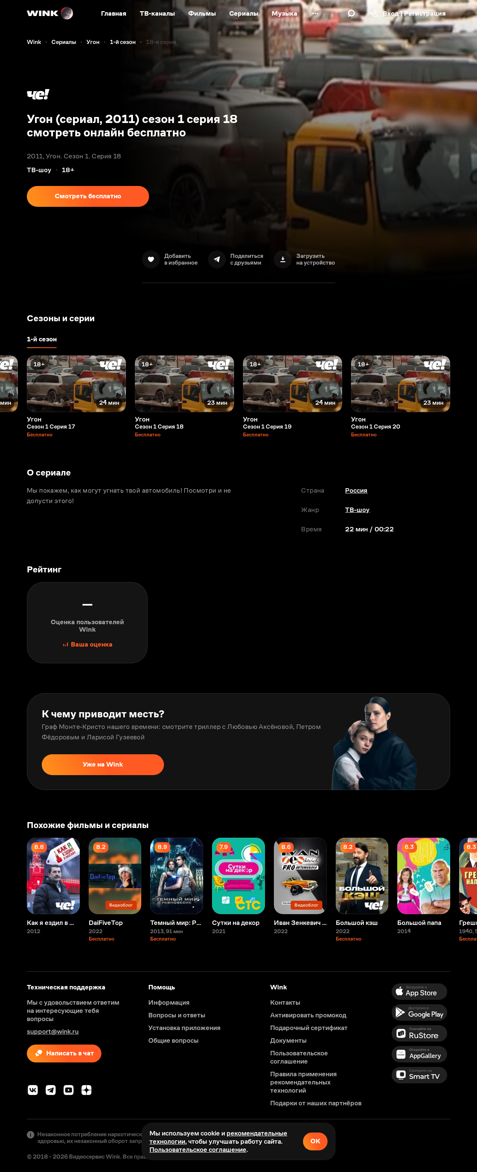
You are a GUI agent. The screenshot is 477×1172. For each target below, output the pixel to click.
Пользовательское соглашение (197, 1149)
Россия (356, 490)
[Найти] (351, 13)
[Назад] (13, 384)
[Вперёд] (463, 384)
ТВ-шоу (357, 510)
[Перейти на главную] (50, 13)
